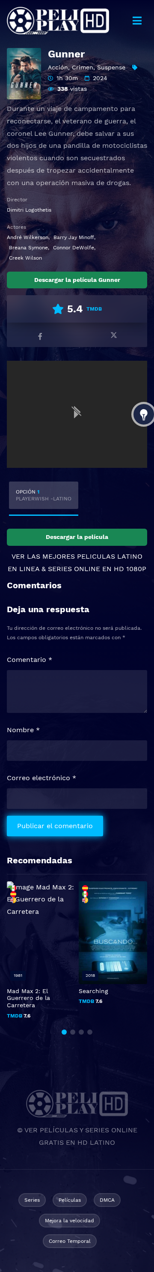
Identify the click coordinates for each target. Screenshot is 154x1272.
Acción (58, 67)
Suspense (111, 67)
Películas (70, 1200)
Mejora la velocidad (69, 1221)
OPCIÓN (43, 495)
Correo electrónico (41, 778)
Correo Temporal (70, 1241)
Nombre (23, 730)
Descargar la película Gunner (77, 279)
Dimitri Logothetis (29, 210)
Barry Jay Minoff (73, 237)
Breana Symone (28, 248)
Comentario (29, 659)
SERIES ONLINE (74, 569)
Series (32, 1200)
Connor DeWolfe (73, 248)
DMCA (107, 1200)
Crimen (82, 67)
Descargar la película (77, 536)
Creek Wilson (25, 258)
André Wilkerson (27, 237)
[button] (64, 1032)
